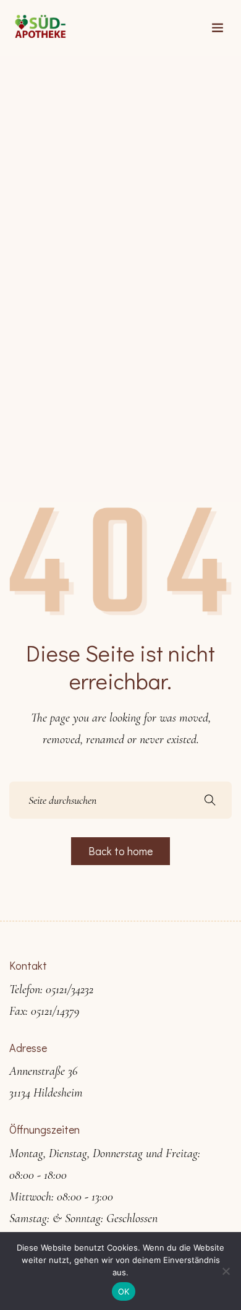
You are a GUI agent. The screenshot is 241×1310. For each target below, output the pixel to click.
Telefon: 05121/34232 (51, 989)
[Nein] (225, 1271)
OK (124, 1291)
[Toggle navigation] (217, 28)
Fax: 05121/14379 (44, 1011)
